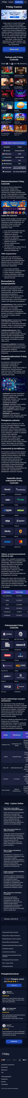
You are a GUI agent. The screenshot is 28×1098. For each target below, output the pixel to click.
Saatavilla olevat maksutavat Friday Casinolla (11, 956)
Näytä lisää (14, 1041)
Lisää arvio (14, 985)
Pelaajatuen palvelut (7, 948)
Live (10, 63)
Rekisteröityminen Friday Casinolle (11, 939)
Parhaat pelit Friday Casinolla (10, 932)
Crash (15, 63)
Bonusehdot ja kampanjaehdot (10, 942)
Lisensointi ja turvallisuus (9, 952)
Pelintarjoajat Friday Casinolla (10, 960)
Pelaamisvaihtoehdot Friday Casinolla (12, 945)
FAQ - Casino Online (7, 963)
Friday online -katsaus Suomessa (11, 935)
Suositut (3, 63)
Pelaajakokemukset (7, 966)
